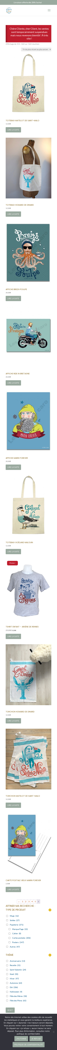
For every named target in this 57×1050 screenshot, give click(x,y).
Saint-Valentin (18, 969)
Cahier (16, 933)
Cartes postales (21, 938)
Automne (16, 983)
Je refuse (36, 1039)
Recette (15, 965)
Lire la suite (13, 130)
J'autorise (21, 1039)
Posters (18, 942)
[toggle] (50, 910)
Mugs (14, 916)
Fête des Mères (18, 996)
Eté (14, 987)
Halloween (16, 991)
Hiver (14, 978)
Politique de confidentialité (28, 1044)
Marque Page (20, 929)
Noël (14, 974)
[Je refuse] (53, 1031)
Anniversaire (17, 961)
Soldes (15, 920)
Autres (15, 947)
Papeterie (16, 925)
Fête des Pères (18, 1000)
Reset (10, 1010)
